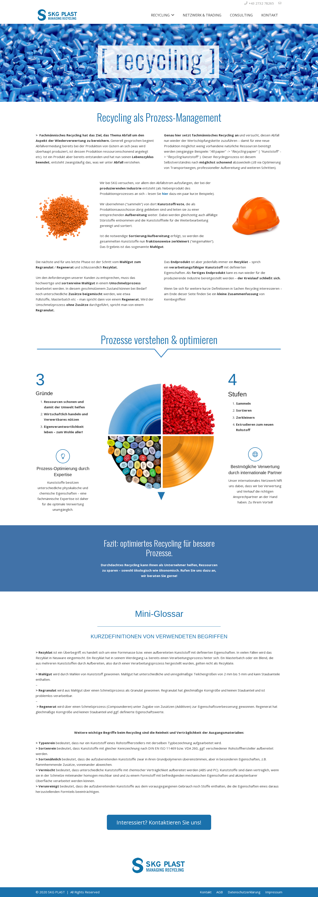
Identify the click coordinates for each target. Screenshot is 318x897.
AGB (219, 892)
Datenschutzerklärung (244, 892)
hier (165, 193)
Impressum (273, 892)
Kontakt (206, 892)
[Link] (58, 15)
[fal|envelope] (280, 3)
